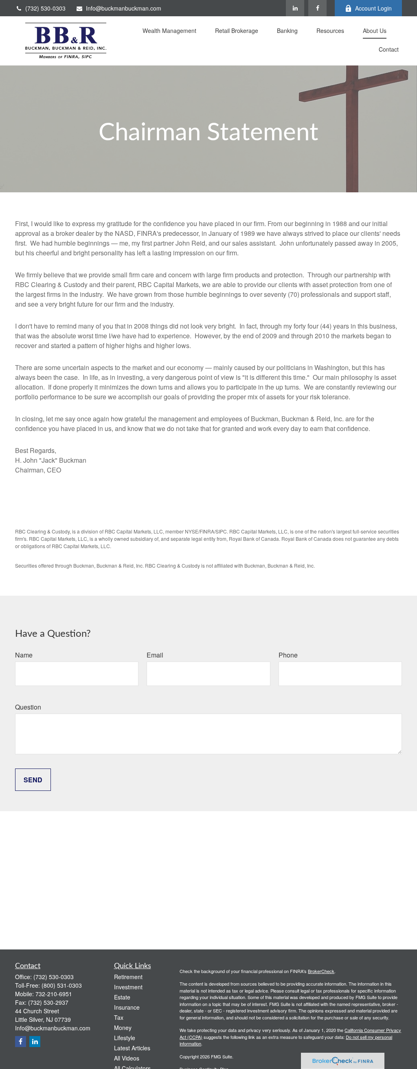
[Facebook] (317, 8)
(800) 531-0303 (62, 985)
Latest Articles (132, 1048)
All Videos (126, 1058)
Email (155, 655)
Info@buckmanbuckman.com (123, 8)
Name (24, 655)
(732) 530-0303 (45, 8)
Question (28, 707)
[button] (169, 31)
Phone (288, 655)
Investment (128, 987)
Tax (118, 1017)
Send (33, 779)
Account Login (373, 8)
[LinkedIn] (295, 8)
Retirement (128, 977)
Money (123, 1027)
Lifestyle (124, 1038)
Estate (122, 997)
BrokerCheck (321, 971)
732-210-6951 (53, 994)
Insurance (127, 1007)
